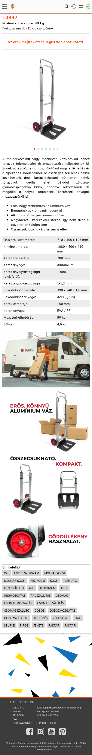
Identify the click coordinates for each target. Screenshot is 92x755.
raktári (70, 625)
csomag (62, 595)
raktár (53, 625)
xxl (6, 573)
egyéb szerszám (26, 573)
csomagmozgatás (18, 603)
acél (64, 588)
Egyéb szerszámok (40, 28)
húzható (70, 581)
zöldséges (61, 618)
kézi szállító (14, 588)
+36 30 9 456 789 (47, 715)
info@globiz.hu (47, 711)
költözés (41, 618)
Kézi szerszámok (13, 28)
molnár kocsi (14, 581)
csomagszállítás (50, 603)
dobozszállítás (16, 618)
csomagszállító (16, 610)
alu (31, 588)
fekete (38, 625)
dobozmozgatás (62, 610)
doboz (39, 610)
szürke (9, 625)
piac (77, 618)
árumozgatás (14, 595)
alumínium (47, 588)
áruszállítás (41, 595)
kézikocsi (38, 581)
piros (24, 625)
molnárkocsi (54, 573)
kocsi (54, 581)
